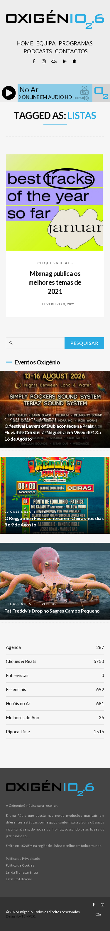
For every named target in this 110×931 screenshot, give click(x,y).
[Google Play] (64, 61)
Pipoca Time (55, 731)
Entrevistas (55, 675)
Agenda (55, 647)
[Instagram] (44, 61)
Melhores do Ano (55, 717)
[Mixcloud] (54, 61)
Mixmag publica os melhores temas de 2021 (55, 283)
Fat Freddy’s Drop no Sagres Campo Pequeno (52, 610)
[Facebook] (34, 61)
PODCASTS (37, 51)
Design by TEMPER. (21, 916)
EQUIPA (45, 43)
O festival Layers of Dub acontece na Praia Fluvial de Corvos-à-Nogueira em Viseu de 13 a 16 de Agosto (52, 432)
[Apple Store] (74, 61)
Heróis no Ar (55, 703)
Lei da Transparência (22, 872)
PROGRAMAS (75, 43)
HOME (24, 43)
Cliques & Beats (55, 263)
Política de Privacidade (23, 858)
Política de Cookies (20, 865)
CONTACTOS (71, 51)
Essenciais (55, 689)
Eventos (48, 419)
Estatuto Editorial (19, 879)
